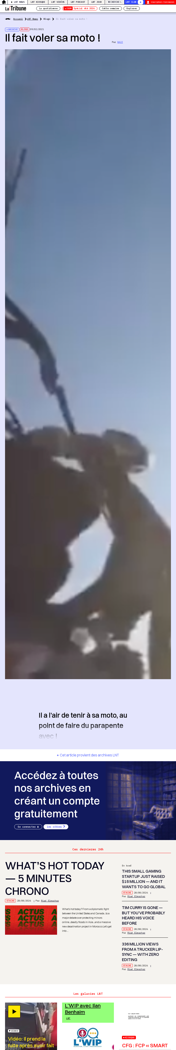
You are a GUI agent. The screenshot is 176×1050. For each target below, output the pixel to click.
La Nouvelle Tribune (15, 8)
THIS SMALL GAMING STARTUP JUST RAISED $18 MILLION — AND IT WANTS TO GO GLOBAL (144, 879)
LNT (68, 1018)
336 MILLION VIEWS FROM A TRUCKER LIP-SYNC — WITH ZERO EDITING (142, 952)
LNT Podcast (78, 1)
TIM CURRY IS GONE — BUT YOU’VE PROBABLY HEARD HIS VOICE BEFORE (143, 915)
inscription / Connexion (162, 2)
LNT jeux (96, 1)
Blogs (47, 18)
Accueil (18, 18)
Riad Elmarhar (50, 900)
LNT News (19, 1)
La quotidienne (48, 8)
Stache (10, 900)
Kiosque (130, 1037)
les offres (54, 826)
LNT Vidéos (57, 1)
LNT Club (131, 1)
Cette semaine (110, 8)
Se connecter (27, 826)
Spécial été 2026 (80, 8)
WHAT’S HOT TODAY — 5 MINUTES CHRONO (54, 878)
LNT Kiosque (38, 1)
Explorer (131, 8)
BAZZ (120, 42)
